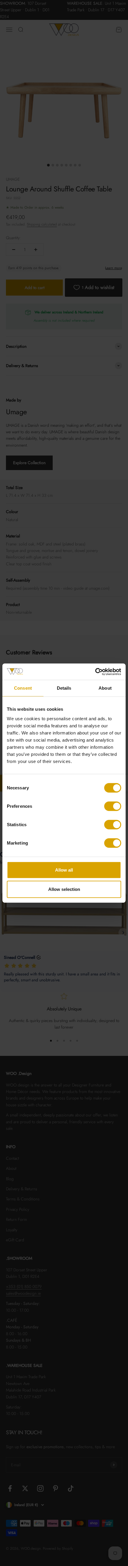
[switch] (112, 806)
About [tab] (105, 688)
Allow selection (64, 889)
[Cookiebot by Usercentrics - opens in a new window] (95, 671)
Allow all (64, 869)
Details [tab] (64, 688)
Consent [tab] (23, 688)
